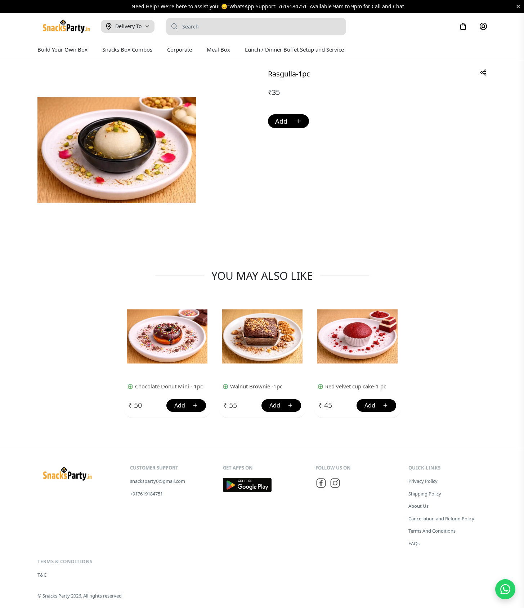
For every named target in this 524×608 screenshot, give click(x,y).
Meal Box (218, 49)
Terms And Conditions (432, 531)
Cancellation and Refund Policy (441, 518)
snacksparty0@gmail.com (157, 481)
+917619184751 (146, 493)
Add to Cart (288, 121)
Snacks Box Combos (127, 49)
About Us (418, 506)
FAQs (414, 543)
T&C (41, 575)
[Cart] (463, 26)
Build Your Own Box (62, 49)
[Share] (483, 72)
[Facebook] (321, 484)
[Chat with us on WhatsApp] (505, 589)
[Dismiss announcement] (518, 6)
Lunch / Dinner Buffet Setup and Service (294, 49)
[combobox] (256, 26)
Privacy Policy (423, 481)
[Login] (483, 26)
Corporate (179, 49)
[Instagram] (335, 484)
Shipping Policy (424, 493)
